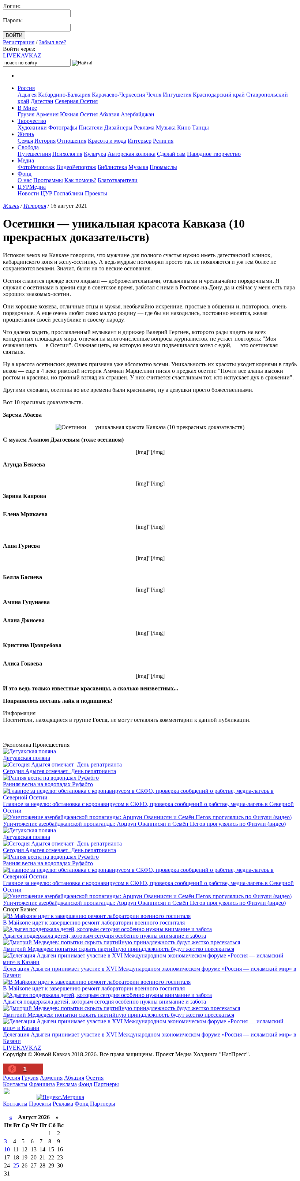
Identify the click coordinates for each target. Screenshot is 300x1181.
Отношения (71, 141)
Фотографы (62, 127)
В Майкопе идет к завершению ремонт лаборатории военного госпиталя (94, 922)
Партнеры (106, 1084)
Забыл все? (52, 42)
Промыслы (163, 167)
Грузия (26, 114)
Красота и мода (107, 141)
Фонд (24, 173)
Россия (26, 88)
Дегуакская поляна (26, 758)
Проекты (96, 193)
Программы (48, 180)
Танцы (200, 127)
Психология (67, 154)
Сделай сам (171, 154)
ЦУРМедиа (32, 187)
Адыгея (27, 94)
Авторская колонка (131, 154)
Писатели (91, 127)
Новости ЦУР (35, 193)
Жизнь (26, 134)
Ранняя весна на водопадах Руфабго (48, 784)
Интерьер (139, 141)
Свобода (28, 147)
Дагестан (42, 101)
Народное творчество (214, 154)
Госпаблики (68, 193)
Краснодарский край (219, 94)
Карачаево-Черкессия (118, 94)
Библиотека (112, 167)
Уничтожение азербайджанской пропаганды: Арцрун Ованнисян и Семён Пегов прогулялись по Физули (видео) (144, 824)
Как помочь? (80, 180)
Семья (25, 141)
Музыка (166, 127)
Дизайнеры (118, 127)
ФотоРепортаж (36, 167)
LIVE (22, 55)
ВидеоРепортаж (76, 167)
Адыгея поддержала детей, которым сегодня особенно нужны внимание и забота (104, 936)
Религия (163, 141)
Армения (47, 114)
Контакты (15, 1084)
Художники (32, 127)
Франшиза (42, 1084)
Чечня (153, 94)
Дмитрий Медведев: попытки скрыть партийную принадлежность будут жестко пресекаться (118, 949)
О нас (25, 180)
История (45, 141)
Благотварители (118, 180)
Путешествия (34, 154)
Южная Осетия (79, 114)
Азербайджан (137, 114)
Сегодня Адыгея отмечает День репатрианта (59, 771)
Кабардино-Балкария (64, 94)
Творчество (32, 121)
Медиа (26, 160)
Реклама (144, 127)
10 (7, 1149)
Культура (95, 154)
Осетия (95, 1078)
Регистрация (18, 42)
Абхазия (109, 114)
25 (16, 1165)
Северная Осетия (76, 101)
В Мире (27, 108)
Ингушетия (177, 94)
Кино (184, 127)
